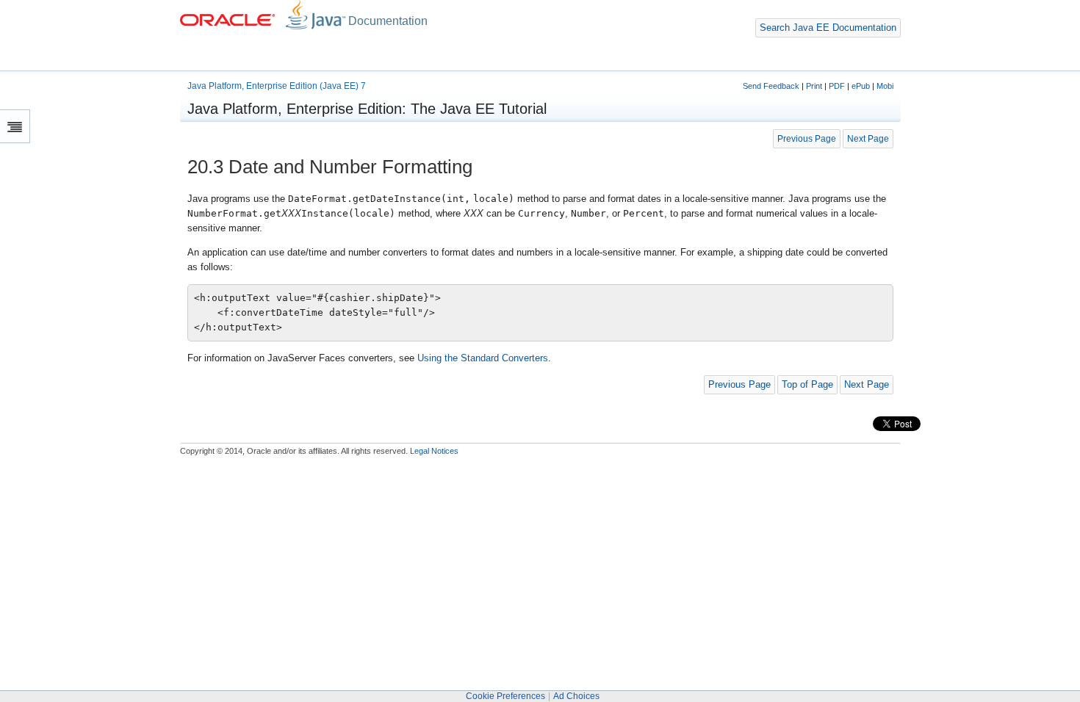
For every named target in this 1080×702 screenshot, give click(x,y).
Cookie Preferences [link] (505, 696)
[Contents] (15, 126)
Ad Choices (576, 696)
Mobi (884, 86)
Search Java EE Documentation (828, 27)
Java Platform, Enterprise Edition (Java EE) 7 (276, 86)
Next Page (868, 138)
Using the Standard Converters (482, 357)
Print (814, 86)
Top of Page (807, 384)
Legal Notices (434, 450)
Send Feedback (771, 86)
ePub (861, 86)
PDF (837, 86)
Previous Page (806, 138)
